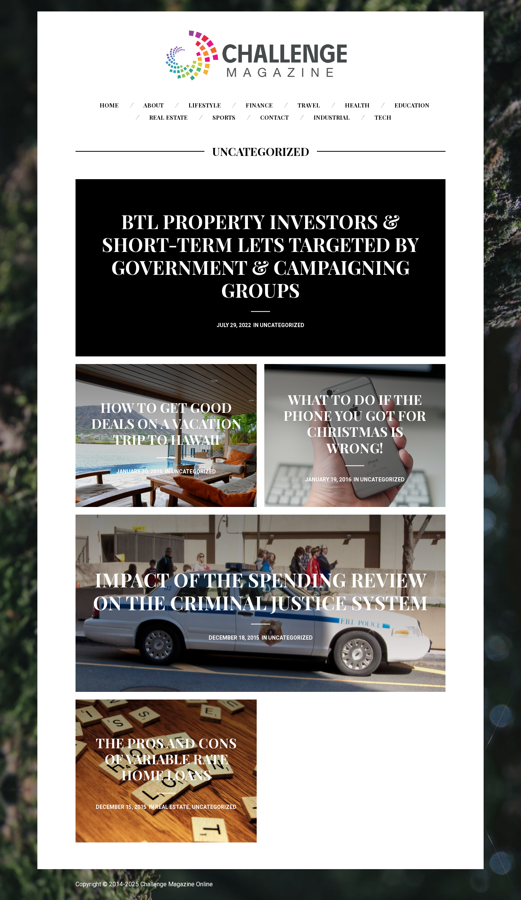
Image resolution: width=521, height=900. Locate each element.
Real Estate (168, 117)
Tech (383, 117)
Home (109, 105)
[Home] (260, 55)
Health (357, 105)
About (153, 105)
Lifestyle (204, 105)
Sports (223, 117)
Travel (308, 105)
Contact (274, 117)
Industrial (332, 117)
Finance (259, 105)
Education (411, 105)
